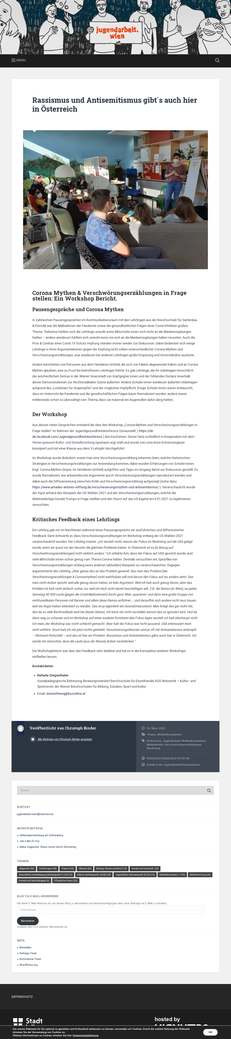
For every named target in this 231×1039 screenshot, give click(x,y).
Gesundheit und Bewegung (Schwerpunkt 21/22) (45, 874)
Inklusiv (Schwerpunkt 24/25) (94, 874)
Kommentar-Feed (30, 959)
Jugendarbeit (171, 740)
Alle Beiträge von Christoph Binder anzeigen (64, 739)
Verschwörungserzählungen (182, 744)
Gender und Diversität (145, 868)
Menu (21, 60)
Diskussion (154, 740)
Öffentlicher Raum (65, 880)
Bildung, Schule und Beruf (111, 868)
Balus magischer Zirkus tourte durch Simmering (47, 846)
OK (210, 1032)
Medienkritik (155, 744)
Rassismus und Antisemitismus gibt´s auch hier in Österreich (114, 104)
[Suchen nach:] (115, 790)
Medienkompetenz (169, 734)
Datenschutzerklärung (85, 1035)
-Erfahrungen (47, 868)
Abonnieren (27, 920)
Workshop (153, 748)
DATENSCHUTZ (22, 996)
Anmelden (25, 947)
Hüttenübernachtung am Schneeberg (41, 835)
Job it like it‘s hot (29, 841)
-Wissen (85, 868)
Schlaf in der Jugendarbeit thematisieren (173, 764)
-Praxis (151, 734)
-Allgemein (26, 868)
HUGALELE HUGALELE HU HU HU (168, 758)
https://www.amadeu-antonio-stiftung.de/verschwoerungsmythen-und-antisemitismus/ (95, 487)
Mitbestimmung (200, 874)
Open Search (216, 60)
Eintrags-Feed (27, 953)
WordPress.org (28, 964)
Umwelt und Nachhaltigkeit (34, 880)
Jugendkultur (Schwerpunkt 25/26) (135, 874)
